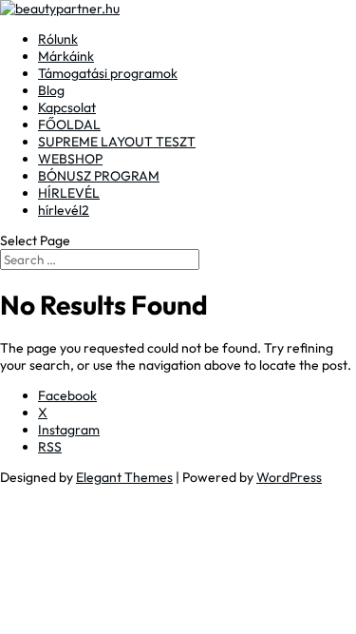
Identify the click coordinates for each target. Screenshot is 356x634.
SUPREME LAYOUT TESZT (117, 141)
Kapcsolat (67, 107)
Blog (51, 90)
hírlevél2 (63, 210)
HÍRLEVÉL (69, 193)
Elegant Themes (124, 477)
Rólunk (58, 39)
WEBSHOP (70, 158)
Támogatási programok (108, 73)
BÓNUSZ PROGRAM (98, 175)
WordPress (289, 477)
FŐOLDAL (69, 124)
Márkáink (66, 56)
